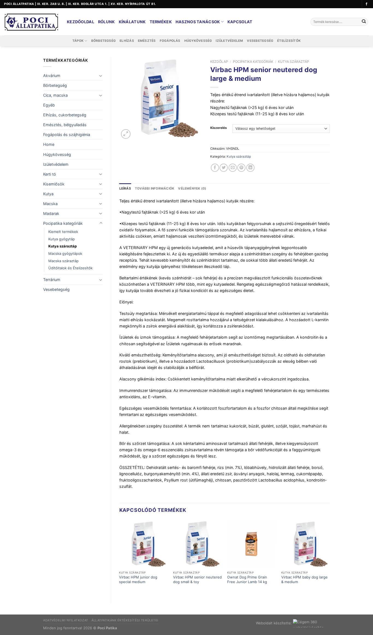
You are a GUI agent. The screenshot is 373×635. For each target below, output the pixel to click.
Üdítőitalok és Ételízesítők (70, 268)
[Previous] (120, 557)
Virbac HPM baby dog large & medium (304, 579)
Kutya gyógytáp (61, 239)
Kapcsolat (240, 21)
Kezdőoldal (80, 21)
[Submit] (363, 22)
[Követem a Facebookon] (366, 4)
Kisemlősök (53, 184)
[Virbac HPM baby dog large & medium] (305, 544)
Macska (50, 203)
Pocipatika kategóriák (63, 223)
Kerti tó (49, 174)
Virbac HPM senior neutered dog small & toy (197, 579)
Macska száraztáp (63, 261)
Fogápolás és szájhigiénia (66, 134)
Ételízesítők (289, 41)
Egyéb (49, 105)
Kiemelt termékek (63, 231)
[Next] (329, 557)
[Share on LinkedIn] (250, 168)
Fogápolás (170, 41)
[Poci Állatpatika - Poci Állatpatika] (31, 22)
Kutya (48, 193)
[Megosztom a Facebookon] (215, 168)
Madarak (51, 213)
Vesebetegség (260, 41)
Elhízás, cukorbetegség (64, 115)
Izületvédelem (229, 41)
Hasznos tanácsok (198, 21)
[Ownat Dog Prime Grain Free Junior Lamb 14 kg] (251, 544)
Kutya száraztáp (62, 246)
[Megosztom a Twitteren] (224, 168)
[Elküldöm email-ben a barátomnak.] (233, 168)
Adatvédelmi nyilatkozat (65, 620)
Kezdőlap (219, 62)
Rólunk (106, 21)
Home (48, 144)
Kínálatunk (132, 21)
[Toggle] (101, 76)
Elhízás (127, 41)
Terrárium (51, 279)
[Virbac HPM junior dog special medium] (143, 544)
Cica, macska (55, 95)
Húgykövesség (198, 41)
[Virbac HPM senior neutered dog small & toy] (197, 544)
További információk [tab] (154, 188)
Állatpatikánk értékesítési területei (124, 620)
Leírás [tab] (125, 188)
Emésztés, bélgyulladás (65, 124)
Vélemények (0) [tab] (192, 188)
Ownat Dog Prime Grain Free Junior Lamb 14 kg (247, 579)
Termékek (161, 21)
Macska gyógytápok (65, 253)
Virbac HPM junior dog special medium (138, 579)
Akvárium (51, 75)
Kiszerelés (218, 127)
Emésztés (147, 41)
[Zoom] (126, 134)
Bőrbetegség (103, 41)
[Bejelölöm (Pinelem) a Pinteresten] (241, 168)
